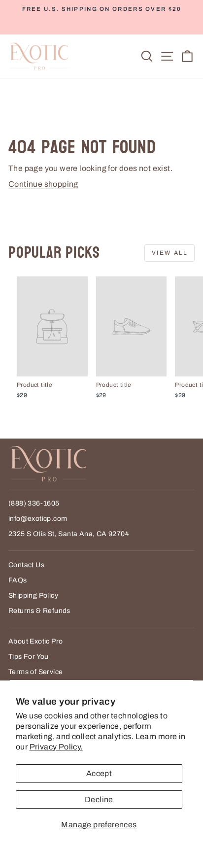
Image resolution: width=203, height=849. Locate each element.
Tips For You (28, 656)
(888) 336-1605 (34, 503)
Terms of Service (35, 672)
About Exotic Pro (35, 641)
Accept (99, 773)
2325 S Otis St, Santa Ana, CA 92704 (68, 534)
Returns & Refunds (39, 610)
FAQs (17, 580)
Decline (99, 799)
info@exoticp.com (37, 518)
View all (169, 252)
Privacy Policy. (56, 747)
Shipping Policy (33, 595)
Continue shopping (43, 184)
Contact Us (26, 565)
